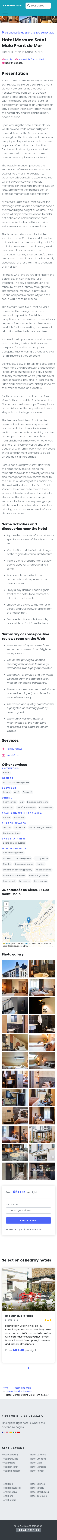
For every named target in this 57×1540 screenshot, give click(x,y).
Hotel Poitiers (9, 1500)
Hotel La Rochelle (11, 1470)
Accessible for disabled (31, 59)
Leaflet (8, 943)
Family (9, 59)
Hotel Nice (7, 1483)
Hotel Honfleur (10, 1466)
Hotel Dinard (8, 1462)
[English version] (7, 1434)
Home (5, 1387)
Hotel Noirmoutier (11, 1487)
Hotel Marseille (38, 1466)
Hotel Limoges (38, 1458)
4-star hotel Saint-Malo (19, 1391)
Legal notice (28, 1530)
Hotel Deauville (10, 1458)
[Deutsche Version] (18, 1434)
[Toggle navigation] (5, 11)
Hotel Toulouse (38, 1495)
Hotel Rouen (37, 1487)
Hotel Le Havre (38, 1454)
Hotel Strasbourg (39, 1492)
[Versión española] (11, 1434)
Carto (25, 943)
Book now (28, 1220)
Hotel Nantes (37, 1470)
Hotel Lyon (36, 1462)
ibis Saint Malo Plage (19, 1316)
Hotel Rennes (37, 1483)
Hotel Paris (7, 1495)
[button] (28, 20)
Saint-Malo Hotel (12, 5)
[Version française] (3, 1434)
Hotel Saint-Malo (22, 1387)
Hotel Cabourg (10, 1454)
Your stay (12, 1204)
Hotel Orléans (9, 1492)
